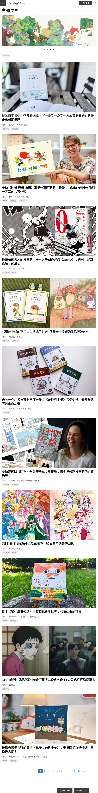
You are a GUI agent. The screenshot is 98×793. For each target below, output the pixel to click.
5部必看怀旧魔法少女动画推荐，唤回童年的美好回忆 (38, 543)
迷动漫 (14, 273)
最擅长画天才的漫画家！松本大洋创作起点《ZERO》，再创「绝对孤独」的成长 (47, 261)
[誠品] (16, 3)
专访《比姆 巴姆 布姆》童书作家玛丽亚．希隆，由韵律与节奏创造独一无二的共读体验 (48, 189)
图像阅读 (6, 56)
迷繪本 (5, 201)
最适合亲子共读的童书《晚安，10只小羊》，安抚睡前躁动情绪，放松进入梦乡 (48, 749)
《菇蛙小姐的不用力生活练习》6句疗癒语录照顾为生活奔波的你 (45, 331)
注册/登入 (85, 3)
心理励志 (15, 129)
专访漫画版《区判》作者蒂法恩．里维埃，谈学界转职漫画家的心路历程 (48, 473)
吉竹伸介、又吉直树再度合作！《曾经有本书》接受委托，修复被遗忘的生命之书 (48, 401)
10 (79, 771)
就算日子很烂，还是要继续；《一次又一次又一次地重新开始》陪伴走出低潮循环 (48, 117)
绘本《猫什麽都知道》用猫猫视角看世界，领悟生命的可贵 (42, 611)
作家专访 (22, 201)
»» (93, 771)
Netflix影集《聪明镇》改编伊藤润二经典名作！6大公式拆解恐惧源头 (48, 679)
